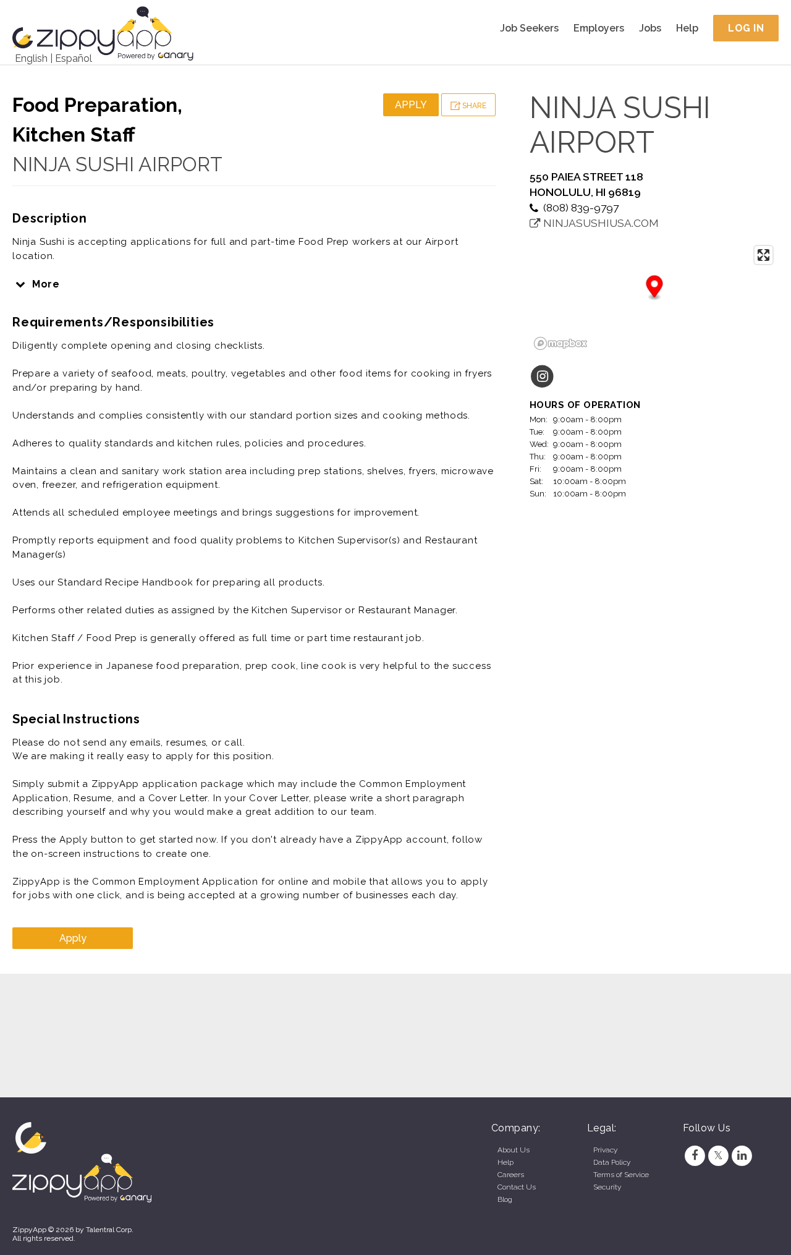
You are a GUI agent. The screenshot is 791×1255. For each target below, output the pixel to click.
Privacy (605, 1150)
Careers (510, 1174)
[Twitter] (718, 1155)
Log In (746, 28)
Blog (504, 1199)
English (31, 58)
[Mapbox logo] (560, 343)
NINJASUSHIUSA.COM (600, 222)
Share (473, 105)
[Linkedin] (742, 1155)
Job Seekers (529, 28)
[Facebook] (694, 1155)
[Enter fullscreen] (763, 255)
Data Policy (611, 1162)
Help (687, 28)
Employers (598, 28)
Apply (411, 105)
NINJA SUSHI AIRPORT (117, 164)
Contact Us (516, 1187)
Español (73, 58)
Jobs (650, 28)
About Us (513, 1150)
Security (607, 1187)
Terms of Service (621, 1174)
